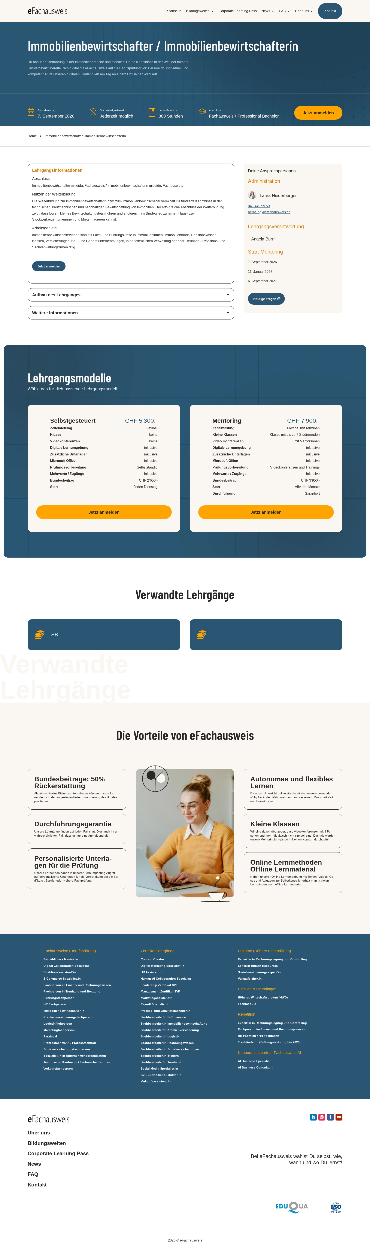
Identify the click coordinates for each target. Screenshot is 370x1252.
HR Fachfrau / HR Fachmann (258, 1035)
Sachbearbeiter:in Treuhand (161, 1062)
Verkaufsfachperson (58, 1068)
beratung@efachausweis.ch (269, 212)
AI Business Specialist (254, 1061)
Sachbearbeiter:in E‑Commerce (163, 1017)
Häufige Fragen (264, 299)
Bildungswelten (198, 11)
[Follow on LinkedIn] (313, 1117)
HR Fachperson (54, 1004)
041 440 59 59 (259, 206)
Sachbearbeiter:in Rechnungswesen (167, 1043)
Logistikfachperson (57, 1023)
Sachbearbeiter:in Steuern (160, 1055)
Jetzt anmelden (318, 112)
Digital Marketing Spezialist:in (162, 965)
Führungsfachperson (59, 998)
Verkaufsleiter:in (250, 978)
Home (32, 136)
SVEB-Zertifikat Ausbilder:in (161, 1075)
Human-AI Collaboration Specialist (166, 978)
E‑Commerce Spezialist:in (62, 978)
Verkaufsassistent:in (156, 1081)
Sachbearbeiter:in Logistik (160, 1036)
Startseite (174, 11)
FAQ (282, 11)
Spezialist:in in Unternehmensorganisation (74, 1055)
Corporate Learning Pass (238, 11)
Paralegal (50, 1036)
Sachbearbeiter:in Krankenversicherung (170, 1030)
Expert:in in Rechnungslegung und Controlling (272, 959)
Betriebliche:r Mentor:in (60, 959)
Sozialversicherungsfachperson (66, 1049)
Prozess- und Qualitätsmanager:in (166, 1010)
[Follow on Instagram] (321, 1117)
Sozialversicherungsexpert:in (259, 972)
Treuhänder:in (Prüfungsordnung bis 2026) (269, 1042)
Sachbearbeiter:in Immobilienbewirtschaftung (174, 1023)
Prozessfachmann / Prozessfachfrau (69, 1043)
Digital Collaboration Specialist (66, 965)
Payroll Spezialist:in (155, 1004)
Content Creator (152, 959)
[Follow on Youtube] (339, 1117)
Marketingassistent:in (157, 998)
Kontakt (330, 11)
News (265, 11)
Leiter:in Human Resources (258, 965)
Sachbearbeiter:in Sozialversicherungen (170, 1049)
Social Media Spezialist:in (159, 1068)
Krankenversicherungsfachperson (68, 1017)
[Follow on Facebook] (330, 1117)
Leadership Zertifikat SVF (159, 985)
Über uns (302, 11)
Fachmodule (247, 1004)
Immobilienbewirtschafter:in (63, 1010)
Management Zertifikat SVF (160, 991)
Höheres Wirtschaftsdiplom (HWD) (263, 997)
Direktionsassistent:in (59, 972)
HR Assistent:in (152, 972)
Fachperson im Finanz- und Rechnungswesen (77, 985)
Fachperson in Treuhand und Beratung (71, 991)
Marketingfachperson (59, 1030)
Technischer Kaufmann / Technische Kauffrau (76, 1062)
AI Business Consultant (255, 1067)
